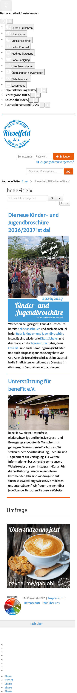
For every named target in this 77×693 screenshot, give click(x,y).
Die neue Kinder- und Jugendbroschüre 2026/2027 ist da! (33, 222)
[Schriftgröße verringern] (32, 95)
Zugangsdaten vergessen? (57, 162)
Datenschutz (32, 603)
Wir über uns (51, 603)
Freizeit (13, 348)
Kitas (43, 338)
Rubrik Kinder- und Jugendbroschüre (40, 333)
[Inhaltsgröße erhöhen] (44, 90)
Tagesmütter (38, 343)
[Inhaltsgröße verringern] (38, 90)
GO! (68, 171)
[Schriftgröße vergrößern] (38, 95)
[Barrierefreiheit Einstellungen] (6, 5)
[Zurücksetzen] (3, 21)
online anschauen (29, 329)
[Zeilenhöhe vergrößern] (36, 100)
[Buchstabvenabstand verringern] (42, 105)
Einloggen (65, 156)
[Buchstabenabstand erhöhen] (47, 105)
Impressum (55, 598)
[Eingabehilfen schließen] (10, 21)
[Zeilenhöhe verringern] (30, 100)
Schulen (53, 338)
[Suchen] (52, 198)
